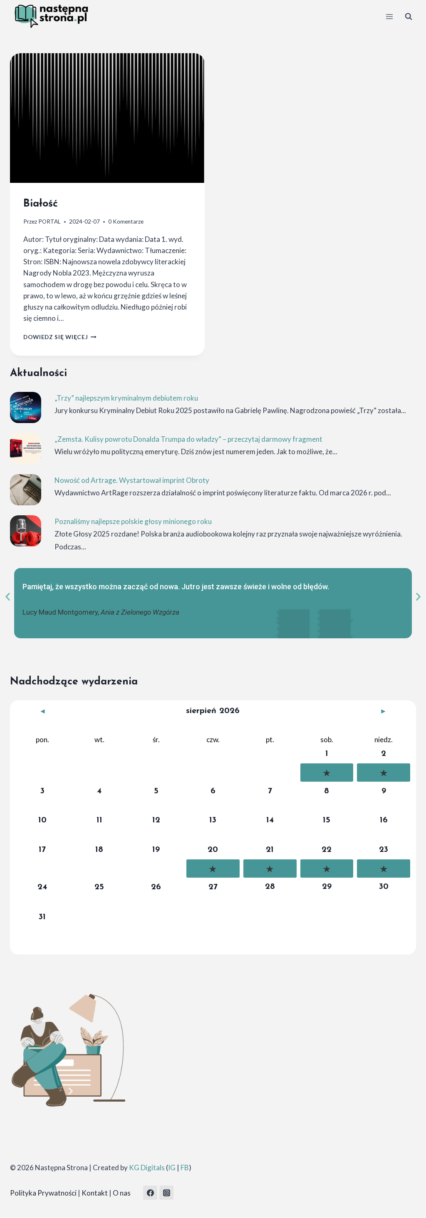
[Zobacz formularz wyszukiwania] (408, 16)
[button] (7, 597)
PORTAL (49, 221)
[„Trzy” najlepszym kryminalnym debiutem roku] (25, 407)
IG (172, 1167)
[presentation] (107, 118)
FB (185, 1167)
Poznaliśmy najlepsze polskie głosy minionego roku (133, 521)
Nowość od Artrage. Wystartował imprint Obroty (131, 480)
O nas (122, 1192)
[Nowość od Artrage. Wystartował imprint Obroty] (25, 489)
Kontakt (95, 1192)
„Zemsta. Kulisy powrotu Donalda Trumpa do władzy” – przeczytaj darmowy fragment (188, 439)
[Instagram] (166, 1193)
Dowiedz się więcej (60, 337)
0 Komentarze (126, 221)
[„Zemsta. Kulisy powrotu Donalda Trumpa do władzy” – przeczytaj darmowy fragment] (25, 448)
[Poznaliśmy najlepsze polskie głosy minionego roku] (25, 530)
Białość (40, 204)
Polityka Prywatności (43, 1192)
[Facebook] (150, 1193)
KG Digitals (147, 1167)
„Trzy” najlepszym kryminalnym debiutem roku (126, 398)
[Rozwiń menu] (389, 16)
